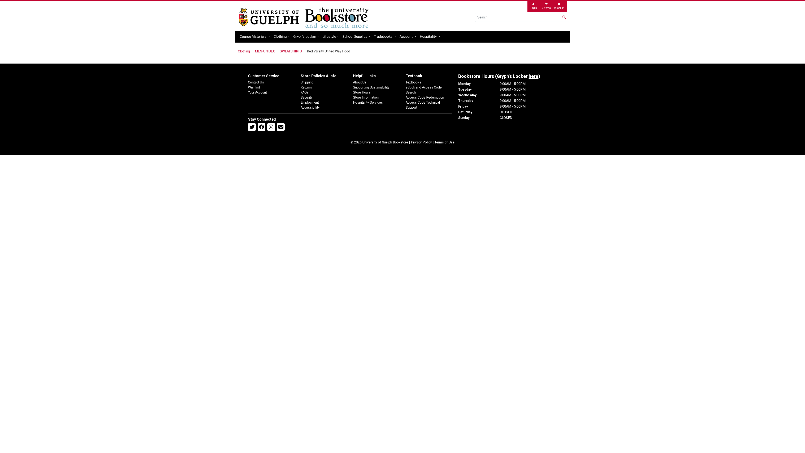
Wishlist (254, 87)
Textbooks (413, 82)
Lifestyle (329, 36)
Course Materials (253, 36)
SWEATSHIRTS (291, 51)
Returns (306, 87)
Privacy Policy (421, 142)
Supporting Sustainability (371, 87)
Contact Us (256, 82)
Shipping (307, 82)
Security (307, 97)
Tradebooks (383, 36)
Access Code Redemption (425, 97)
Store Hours (362, 92)
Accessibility (310, 107)
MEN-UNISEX (265, 51)
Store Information (366, 97)
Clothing (280, 36)
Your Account (257, 92)
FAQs (305, 92)
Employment (310, 102)
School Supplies (354, 36)
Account (407, 36)
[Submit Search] (564, 17)
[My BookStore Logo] (269, 17)
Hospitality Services (368, 102)
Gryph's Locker (304, 36)
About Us (359, 82)
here (533, 76)
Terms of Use (444, 142)
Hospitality (429, 36)
